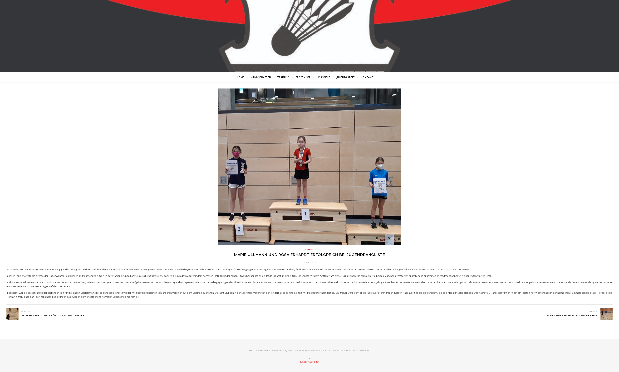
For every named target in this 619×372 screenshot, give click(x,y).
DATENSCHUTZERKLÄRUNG (357, 350)
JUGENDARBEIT (345, 77)
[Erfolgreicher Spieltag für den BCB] (606, 314)
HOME (240, 77)
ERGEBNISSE (303, 77)
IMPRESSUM (337, 350)
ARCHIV (326, 350)
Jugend (309, 249)
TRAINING (283, 77)
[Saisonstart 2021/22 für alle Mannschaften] (12, 314)
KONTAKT (367, 77)
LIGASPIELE (323, 77)
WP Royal (315, 350)
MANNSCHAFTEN (261, 77)
